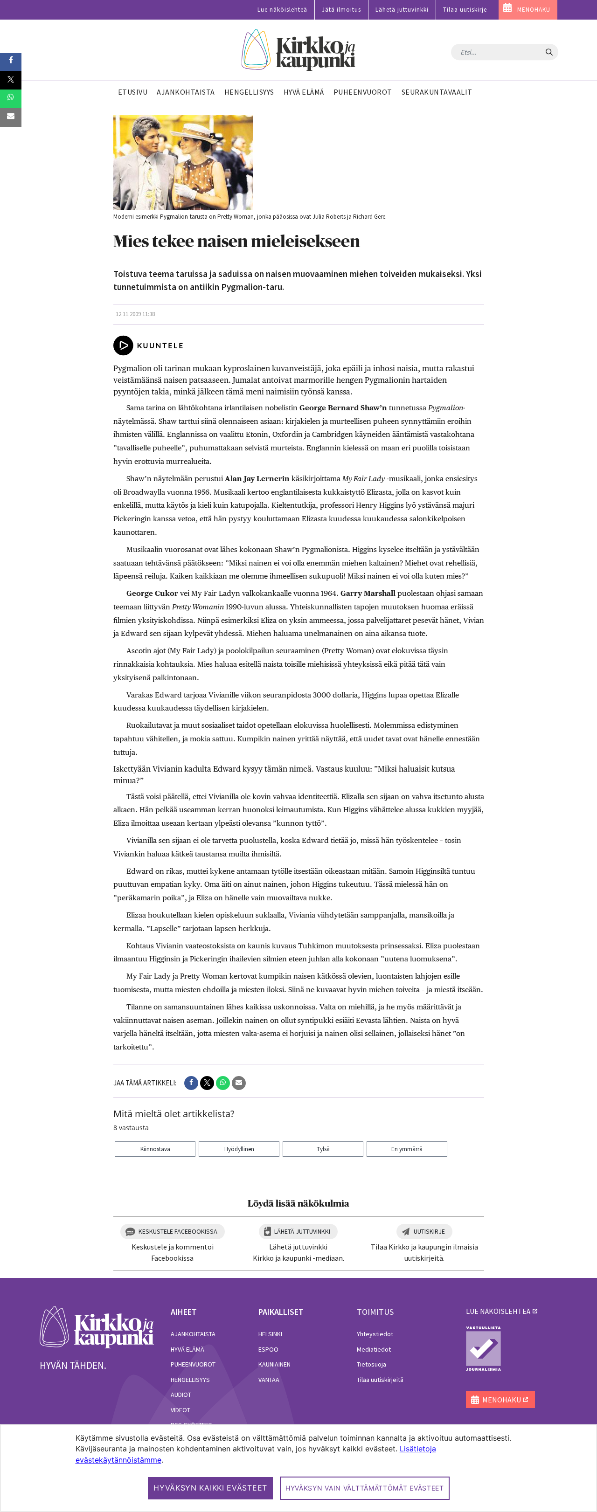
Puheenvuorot (193, 1364)
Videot (180, 1410)
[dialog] (298, 1468)
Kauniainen (274, 1364)
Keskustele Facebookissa (178, 1231)
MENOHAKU (533, 10)
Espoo (268, 1349)
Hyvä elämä (187, 1349)
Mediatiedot (374, 1349)
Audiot (181, 1394)
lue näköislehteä (498, 1311)
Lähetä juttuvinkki (402, 10)
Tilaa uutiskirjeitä (380, 1379)
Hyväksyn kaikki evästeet (210, 1487)
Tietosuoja (371, 1364)
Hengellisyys (190, 1379)
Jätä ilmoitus (341, 10)
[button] (191, 1083)
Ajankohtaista (193, 1334)
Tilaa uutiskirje (465, 10)
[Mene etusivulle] (97, 1326)
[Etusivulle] (299, 50)
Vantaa (268, 1379)
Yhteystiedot (375, 1334)
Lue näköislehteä (282, 10)
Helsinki (270, 1334)
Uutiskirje (429, 1231)
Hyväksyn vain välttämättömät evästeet (364, 1488)
